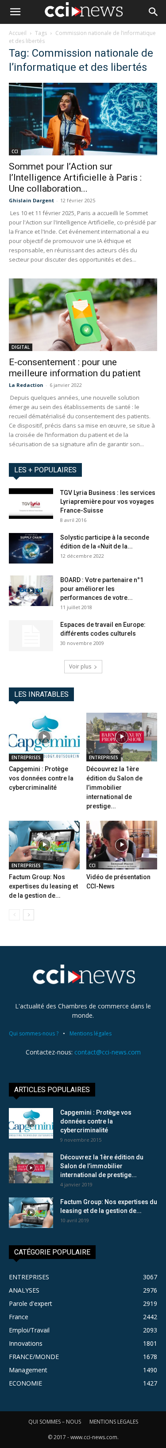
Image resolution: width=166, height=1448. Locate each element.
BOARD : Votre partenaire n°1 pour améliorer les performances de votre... (101, 588)
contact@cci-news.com (107, 1052)
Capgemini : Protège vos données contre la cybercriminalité (41, 778)
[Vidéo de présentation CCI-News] (121, 845)
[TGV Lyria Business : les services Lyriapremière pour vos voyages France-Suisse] (31, 503)
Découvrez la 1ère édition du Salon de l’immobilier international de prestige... (114, 787)
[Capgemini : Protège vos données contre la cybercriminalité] (44, 737)
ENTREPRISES (26, 757)
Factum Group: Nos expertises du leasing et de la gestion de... (43, 886)
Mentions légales (90, 1033)
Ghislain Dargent (31, 200)
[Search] (153, 12)
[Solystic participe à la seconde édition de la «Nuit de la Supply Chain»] (31, 548)
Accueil (18, 33)
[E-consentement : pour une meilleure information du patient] (83, 314)
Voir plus (80, 666)
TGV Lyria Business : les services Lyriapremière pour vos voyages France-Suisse (107, 501)
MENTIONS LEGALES (113, 1421)
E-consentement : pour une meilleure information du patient (75, 367)
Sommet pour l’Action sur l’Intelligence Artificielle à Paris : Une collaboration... (75, 177)
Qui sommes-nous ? (33, 1033)
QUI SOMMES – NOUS (54, 1421)
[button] (15, 12)
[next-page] (28, 914)
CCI (15, 151)
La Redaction (26, 385)
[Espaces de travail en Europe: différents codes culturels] (31, 635)
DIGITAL (21, 347)
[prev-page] (14, 914)
